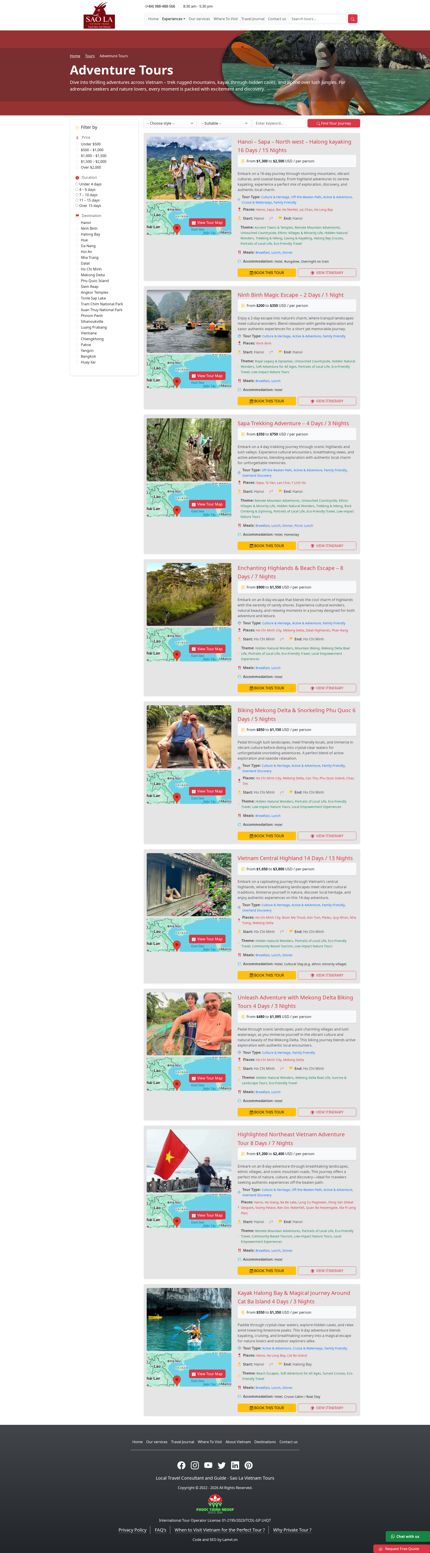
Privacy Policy (132, 1530)
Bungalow (291, 261)
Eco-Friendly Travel (288, 243)
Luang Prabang (94, 327)
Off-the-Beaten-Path (306, 197)
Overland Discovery (256, 475)
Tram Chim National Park (102, 304)
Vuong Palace (265, 1207)
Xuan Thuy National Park (102, 309)
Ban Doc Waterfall (290, 1207)
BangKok (88, 356)
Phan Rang (340, 630)
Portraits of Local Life (256, 243)
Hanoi (86, 222)
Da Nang (88, 245)
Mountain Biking (307, 648)
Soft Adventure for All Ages (276, 366)
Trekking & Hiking (269, 238)
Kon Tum (313, 917)
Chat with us (407, 1536)
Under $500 (91, 144)
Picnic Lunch (304, 525)
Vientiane (89, 333)
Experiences (172, 18)
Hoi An (86, 251)
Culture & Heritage (275, 197)
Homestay (291, 534)
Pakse (86, 344)
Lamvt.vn (230, 1539)
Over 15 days (89, 205)
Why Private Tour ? (292, 1530)
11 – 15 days (89, 200)
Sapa (270, 209)
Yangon (87, 350)
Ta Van (270, 482)
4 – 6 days (87, 189)
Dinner (287, 252)
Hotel (278, 261)
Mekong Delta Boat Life (312, 1077)
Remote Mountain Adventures (317, 227)
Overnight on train (315, 261)
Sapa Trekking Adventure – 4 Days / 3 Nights (293, 423)
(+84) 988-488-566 (160, 6)
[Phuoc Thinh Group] (215, 1503)
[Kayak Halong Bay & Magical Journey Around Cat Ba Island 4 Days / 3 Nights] (189, 1319)
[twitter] (222, 1465)
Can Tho (311, 778)
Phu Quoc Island (95, 280)
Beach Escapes (267, 1373)
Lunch (276, 252)
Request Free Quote (401, 1548)
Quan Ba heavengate (322, 1207)
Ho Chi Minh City (268, 630)
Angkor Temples (94, 292)
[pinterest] (249, 1465)
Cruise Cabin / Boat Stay (302, 1396)
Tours (90, 55)
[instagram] (195, 1465)
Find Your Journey (336, 123)
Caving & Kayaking (298, 238)
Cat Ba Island (297, 1355)
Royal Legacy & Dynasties (274, 361)
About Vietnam (238, 1441)
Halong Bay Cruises (328, 238)
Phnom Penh (92, 315)
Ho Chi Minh (91, 269)
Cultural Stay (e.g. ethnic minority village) (315, 964)
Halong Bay (90, 234)
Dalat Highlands (318, 630)
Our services (199, 18)
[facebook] (181, 1465)
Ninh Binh (89, 228)
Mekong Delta (93, 274)
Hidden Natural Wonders (295, 506)
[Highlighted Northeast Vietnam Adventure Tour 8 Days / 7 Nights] (189, 1160)
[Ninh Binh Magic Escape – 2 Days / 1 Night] (189, 321)
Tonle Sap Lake (93, 298)
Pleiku (326, 917)
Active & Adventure (337, 197)
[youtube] (208, 1465)
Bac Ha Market (287, 209)
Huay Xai (88, 362)
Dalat (85, 263)
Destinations (265, 1441)
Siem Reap (90, 286)
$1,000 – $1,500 (93, 155)
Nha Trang (90, 257)
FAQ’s (160, 1530)
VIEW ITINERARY (329, 272)
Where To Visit (226, 18)
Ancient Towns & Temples (274, 227)
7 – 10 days (88, 194)
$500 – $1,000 (92, 149)
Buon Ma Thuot (293, 917)
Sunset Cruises (334, 1373)
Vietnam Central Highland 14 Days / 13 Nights (295, 858)
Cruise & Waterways (257, 202)
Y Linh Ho (299, 482)
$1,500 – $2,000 (93, 161)
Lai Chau (305, 209)
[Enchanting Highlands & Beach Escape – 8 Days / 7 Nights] (189, 594)
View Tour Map (210, 222)
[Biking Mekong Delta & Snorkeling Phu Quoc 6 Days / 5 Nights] (189, 736)
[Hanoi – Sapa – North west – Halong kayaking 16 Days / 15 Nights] (189, 168)
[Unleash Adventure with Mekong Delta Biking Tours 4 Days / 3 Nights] (189, 1023)
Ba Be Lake (288, 1202)
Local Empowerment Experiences (316, 807)
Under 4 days (90, 184)
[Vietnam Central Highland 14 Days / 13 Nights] (189, 884)
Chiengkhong (92, 338)
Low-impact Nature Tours (270, 372)
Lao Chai (283, 482)
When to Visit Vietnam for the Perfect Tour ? (220, 1530)
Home (153, 18)
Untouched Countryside (258, 233)
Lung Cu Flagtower (312, 1202)
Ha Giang (272, 1202)
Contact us (277, 18)
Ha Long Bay (323, 209)
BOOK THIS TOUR (269, 272)
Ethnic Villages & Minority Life (300, 233)
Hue (84, 240)
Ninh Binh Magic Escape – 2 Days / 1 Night (291, 294)
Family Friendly (285, 202)
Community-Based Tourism (272, 946)
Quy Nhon (340, 917)
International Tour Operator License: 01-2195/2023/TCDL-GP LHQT (215, 1520)
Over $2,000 (91, 167)
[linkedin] (235, 1465)
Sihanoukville (92, 321)
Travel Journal (252, 18)
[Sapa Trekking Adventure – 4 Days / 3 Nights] (189, 449)
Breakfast (263, 252)
